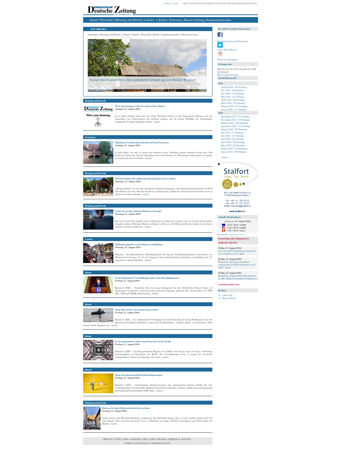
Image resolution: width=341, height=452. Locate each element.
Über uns (187, 3)
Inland (94, 20)
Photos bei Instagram (227, 59)
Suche (196, 3)
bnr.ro (241, 234)
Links (224, 3)
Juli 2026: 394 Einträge (232, 90)
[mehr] (156, 121)
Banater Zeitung (194, 20)
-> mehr (223, 157)
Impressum (242, 3)
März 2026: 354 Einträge (233, 103)
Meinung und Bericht (128, 20)
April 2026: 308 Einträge (233, 99)
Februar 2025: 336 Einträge (234, 148)
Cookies (128, 443)
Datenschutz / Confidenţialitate (152, 443)
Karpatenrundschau (218, 20)
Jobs (218, 3)
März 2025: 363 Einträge (233, 145)
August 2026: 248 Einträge (234, 87)
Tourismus (175, 20)
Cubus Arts (227, 295)
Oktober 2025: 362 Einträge (234, 122)
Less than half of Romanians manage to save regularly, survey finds (237, 252)
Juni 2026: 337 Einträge (232, 93)
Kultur (163, 20)
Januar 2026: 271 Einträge (233, 109)
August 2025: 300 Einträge (234, 129)
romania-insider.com (228, 284)
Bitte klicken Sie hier (227, 74)
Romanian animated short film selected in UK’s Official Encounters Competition (237, 277)
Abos (202, 3)
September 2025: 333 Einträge (235, 126)
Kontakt (253, 3)
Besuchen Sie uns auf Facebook (232, 41)
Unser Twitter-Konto (227, 49)
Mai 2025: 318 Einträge (232, 138)
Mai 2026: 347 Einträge (232, 96)
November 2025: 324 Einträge (235, 119)
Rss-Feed (232, 3)
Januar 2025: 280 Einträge (233, 151)
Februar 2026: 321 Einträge (234, 106)
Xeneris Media (229, 298)
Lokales (149, 20)
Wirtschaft (106, 20)
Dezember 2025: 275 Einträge (235, 116)
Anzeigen (210, 3)
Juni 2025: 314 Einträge (232, 135)
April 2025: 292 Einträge (233, 142)
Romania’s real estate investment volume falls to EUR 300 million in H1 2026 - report (237, 264)
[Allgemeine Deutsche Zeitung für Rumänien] (111, 8)
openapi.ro (233, 234)
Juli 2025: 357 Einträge (232, 132)
